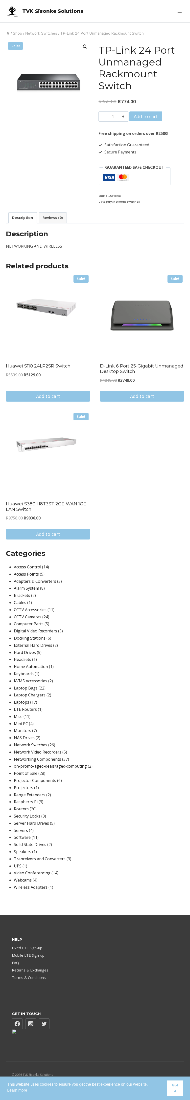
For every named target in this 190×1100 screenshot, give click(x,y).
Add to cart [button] (48, 396)
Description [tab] (22, 217)
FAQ (15, 962)
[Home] (8, 33)
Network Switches (126, 201)
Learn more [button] (17, 1090)
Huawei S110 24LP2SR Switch (38, 366)
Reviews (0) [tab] (53, 217)
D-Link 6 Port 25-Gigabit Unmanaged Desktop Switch (141, 368)
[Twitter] (44, 1023)
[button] (85, 46)
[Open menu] (179, 11)
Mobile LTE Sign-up (28, 955)
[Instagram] (30, 1023)
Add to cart (146, 116)
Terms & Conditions (29, 977)
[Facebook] (17, 1023)
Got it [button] (175, 1088)
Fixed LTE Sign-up (27, 947)
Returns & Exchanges (30, 970)
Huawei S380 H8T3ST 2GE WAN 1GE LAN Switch (46, 506)
